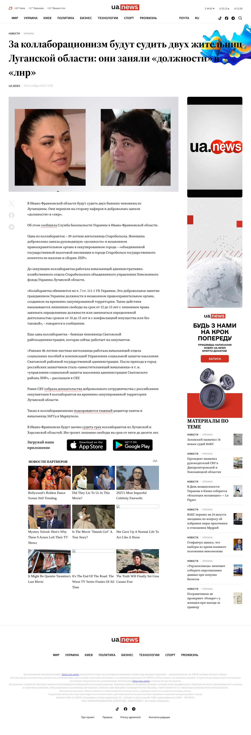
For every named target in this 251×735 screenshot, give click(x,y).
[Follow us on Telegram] (233, 18)
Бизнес (86, 18)
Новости (14, 33)
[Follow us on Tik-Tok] (220, 18)
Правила (107, 717)
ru (197, 18)
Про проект (87, 717)
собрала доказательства (63, 388)
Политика (65, 18)
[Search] (240, 18)
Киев (47, 18)
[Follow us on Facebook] (226, 18)
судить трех (91, 427)
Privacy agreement (130, 717)
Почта (184, 18)
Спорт (129, 18)
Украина (30, 18)
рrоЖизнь (148, 18)
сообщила (49, 225)
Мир (15, 18)
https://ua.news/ (70, 674)
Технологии (108, 18)
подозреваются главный (93, 410)
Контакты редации (159, 717)
